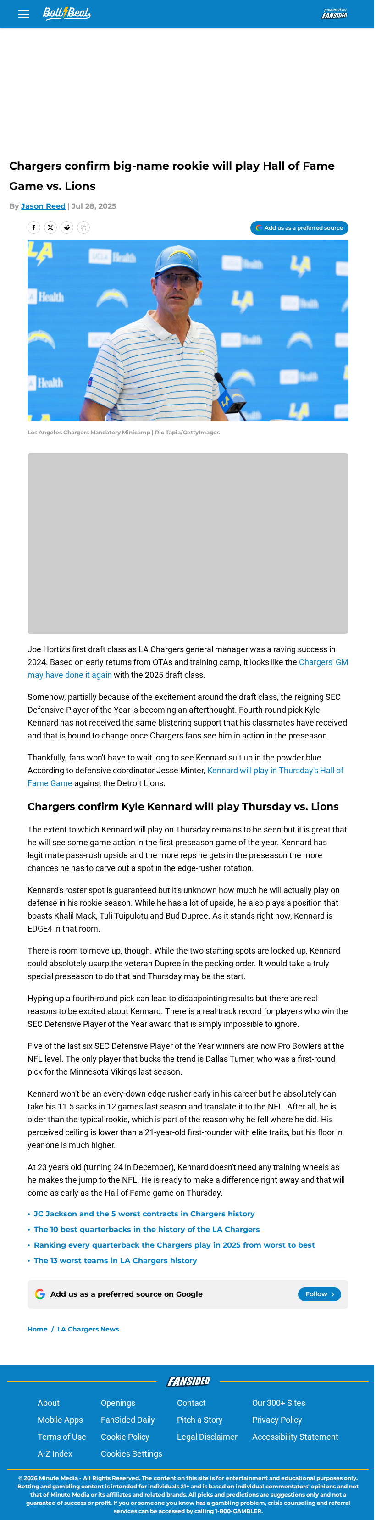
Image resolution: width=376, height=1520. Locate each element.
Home (38, 1329)
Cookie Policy (125, 1437)
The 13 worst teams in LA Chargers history (115, 1260)
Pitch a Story (200, 1420)
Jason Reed (43, 206)
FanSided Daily (128, 1420)
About (49, 1403)
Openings (118, 1403)
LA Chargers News (88, 1329)
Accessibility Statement (295, 1437)
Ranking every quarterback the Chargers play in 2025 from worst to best (174, 1245)
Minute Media (58, 1478)
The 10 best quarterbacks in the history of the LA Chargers (147, 1229)
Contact (191, 1403)
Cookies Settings (131, 1454)
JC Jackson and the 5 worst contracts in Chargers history (144, 1213)
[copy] (83, 227)
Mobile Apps (60, 1420)
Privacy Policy (277, 1420)
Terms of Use (62, 1437)
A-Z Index (55, 1454)
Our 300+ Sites (278, 1403)
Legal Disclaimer (207, 1437)
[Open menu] (23, 13)
